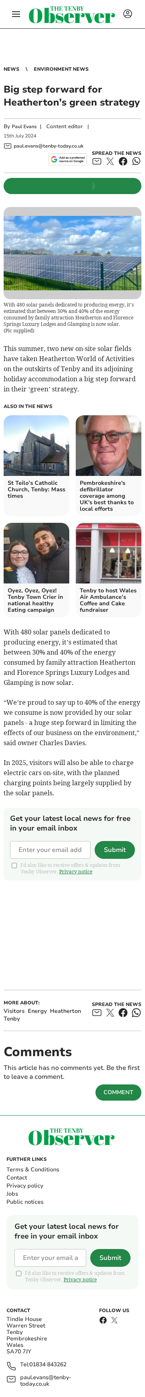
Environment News (61, 69)
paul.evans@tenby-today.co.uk (45, 1380)
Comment (118, 1092)
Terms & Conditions (32, 1169)
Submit (115, 849)
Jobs (12, 1194)
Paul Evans (24, 126)
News (11, 69)
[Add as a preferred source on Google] (68, 159)
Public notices (25, 1202)
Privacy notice (75, 872)
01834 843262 (47, 1364)
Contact (16, 1177)
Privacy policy (24, 1186)
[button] (16, 14)
